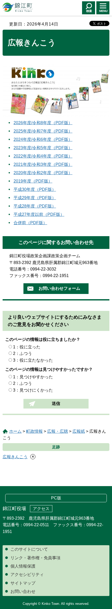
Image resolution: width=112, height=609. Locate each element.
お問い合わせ (22, 591)
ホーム (15, 431)
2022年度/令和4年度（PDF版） (43, 156)
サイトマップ (22, 583)
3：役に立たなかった (33, 360)
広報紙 (78, 431)
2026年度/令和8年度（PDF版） (43, 123)
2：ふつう (22, 353)
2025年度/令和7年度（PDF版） (43, 131)
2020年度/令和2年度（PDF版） (43, 173)
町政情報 (34, 431)
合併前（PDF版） (30, 223)
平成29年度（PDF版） (35, 198)
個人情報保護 (22, 566)
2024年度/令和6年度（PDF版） (43, 139)
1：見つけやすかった (33, 377)
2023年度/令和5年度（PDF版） (43, 148)
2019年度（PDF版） (33, 181)
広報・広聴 (57, 431)
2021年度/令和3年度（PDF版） (43, 164)
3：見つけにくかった (33, 390)
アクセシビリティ (27, 574)
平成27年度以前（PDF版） (39, 214)
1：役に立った (26, 347)
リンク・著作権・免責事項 (35, 558)
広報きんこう (15, 457)
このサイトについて (29, 549)
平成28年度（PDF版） (35, 206)
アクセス (41, 508)
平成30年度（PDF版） (35, 189)
